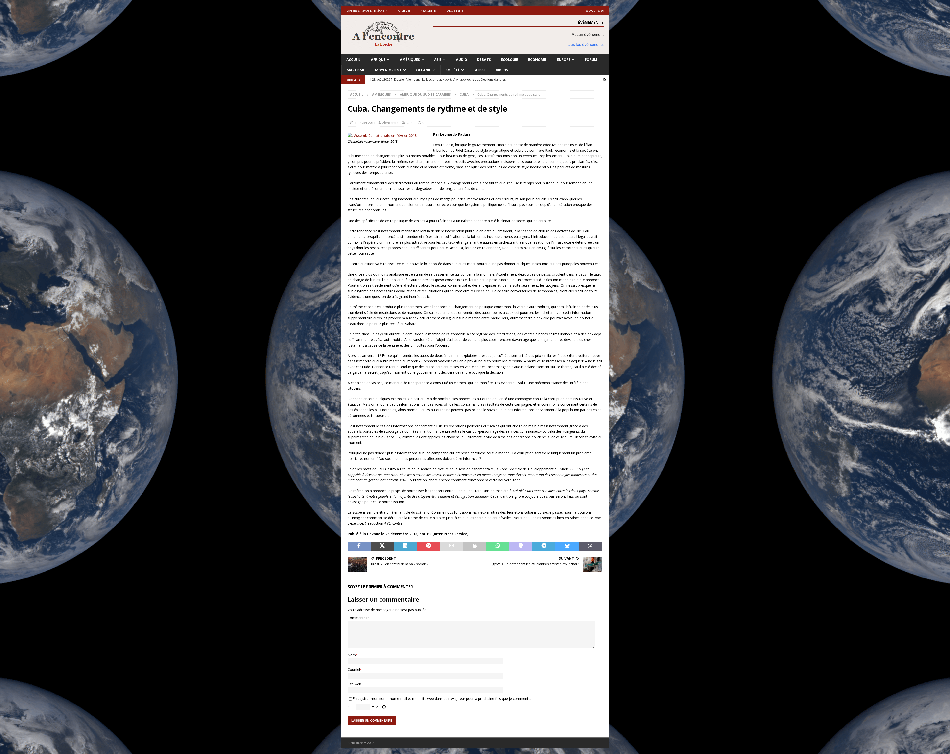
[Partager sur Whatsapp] (497, 546)
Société (453, 70)
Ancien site (455, 10)
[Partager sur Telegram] (543, 546)
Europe (563, 59)
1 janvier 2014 (365, 122)
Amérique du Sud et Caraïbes (425, 94)
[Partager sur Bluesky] (566, 546)
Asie (438, 59)
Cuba (411, 122)
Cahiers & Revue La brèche (365, 10)
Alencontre (390, 122)
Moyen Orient (388, 70)
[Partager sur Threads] (590, 546)
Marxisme (356, 70)
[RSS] (604, 79)
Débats (484, 59)
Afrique (378, 59)
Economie (537, 59)
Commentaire (359, 617)
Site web (354, 684)
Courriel (354, 669)
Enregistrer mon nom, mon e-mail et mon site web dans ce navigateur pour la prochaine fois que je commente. (442, 698)
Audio (461, 59)
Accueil (353, 59)
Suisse (480, 70)
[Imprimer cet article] (474, 546)
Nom (352, 655)
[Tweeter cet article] (382, 546)
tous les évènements (586, 44)
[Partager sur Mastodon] (520, 546)
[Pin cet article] (428, 546)
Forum (591, 59)
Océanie (423, 70)
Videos (502, 70)
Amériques (410, 59)
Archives (404, 10)
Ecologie (509, 59)
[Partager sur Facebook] (359, 546)
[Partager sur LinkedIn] (405, 546)
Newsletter (428, 10)
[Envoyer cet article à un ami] (451, 546)
